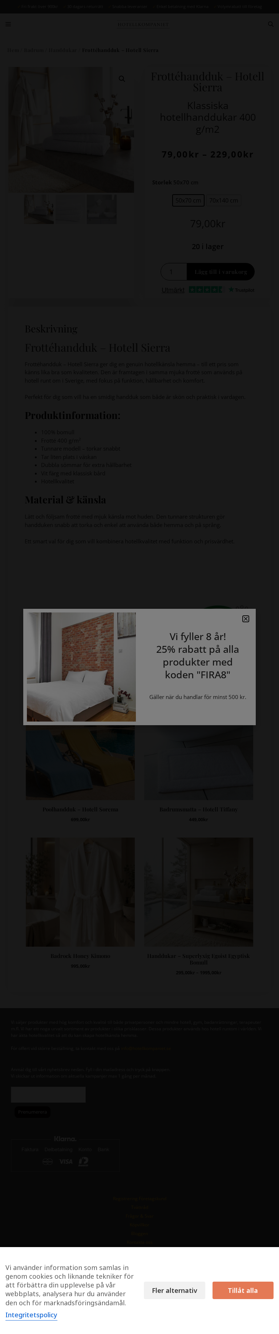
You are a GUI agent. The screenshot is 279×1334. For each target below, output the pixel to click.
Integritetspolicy (31, 1314)
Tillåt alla (243, 1290)
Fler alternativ (174, 1290)
